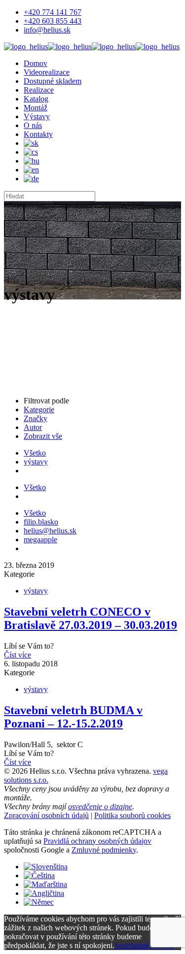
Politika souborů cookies (132, 815)
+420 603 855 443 (52, 21)
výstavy (36, 462)
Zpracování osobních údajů (46, 815)
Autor (33, 427)
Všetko (35, 453)
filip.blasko (41, 522)
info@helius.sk (47, 30)
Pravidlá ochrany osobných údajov (97, 841)
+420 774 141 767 (52, 12)
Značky (35, 418)
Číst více (17, 655)
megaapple (40, 539)
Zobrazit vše (43, 436)
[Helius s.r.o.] (92, 46)
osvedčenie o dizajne (100, 806)
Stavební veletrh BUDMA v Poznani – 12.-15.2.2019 (73, 717)
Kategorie (39, 409)
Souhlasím (130, 945)
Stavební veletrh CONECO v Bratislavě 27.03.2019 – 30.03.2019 (90, 618)
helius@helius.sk (50, 530)
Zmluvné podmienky (104, 850)
